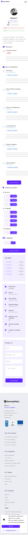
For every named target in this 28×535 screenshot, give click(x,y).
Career (6, 497)
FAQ (6, 505)
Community (8, 478)
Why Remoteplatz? (9, 455)
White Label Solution (10, 465)
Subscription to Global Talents (12, 463)
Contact (7, 499)
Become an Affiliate (10, 502)
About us (7, 494)
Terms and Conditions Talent (12, 514)
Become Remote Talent (11, 476)
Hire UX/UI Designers (10, 439)
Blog (6, 484)
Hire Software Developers (11, 437)
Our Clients (8, 458)
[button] (11, 526)
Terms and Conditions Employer (13, 511)
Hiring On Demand (9, 460)
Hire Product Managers (11, 442)
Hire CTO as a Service (10, 444)
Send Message (14, 380)
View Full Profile (14, 182)
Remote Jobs (8, 481)
